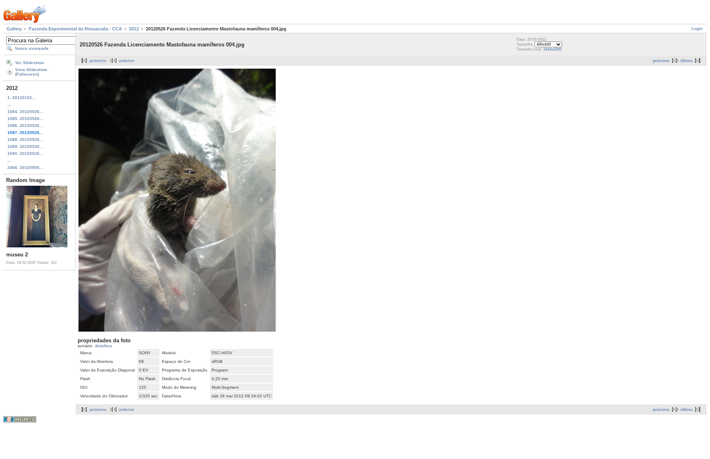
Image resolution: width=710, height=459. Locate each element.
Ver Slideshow (29, 62)
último (686, 60)
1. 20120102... (21, 97)
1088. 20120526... (25, 139)
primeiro (98, 60)
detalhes (103, 346)
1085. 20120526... (25, 118)
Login (697, 28)
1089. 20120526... (25, 146)
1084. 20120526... (25, 111)
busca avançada (31, 48)
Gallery (14, 28)
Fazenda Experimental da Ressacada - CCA (75, 28)
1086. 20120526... (25, 125)
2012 (134, 28)
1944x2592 (552, 49)
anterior (126, 60)
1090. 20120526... (25, 153)
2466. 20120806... (25, 167)
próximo (661, 60)
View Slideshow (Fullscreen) (31, 71)
